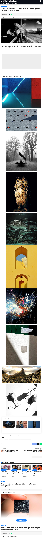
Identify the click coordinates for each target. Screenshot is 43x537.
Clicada (6, 439)
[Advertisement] (21, 61)
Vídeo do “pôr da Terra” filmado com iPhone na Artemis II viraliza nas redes (33, 430)
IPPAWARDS (22, 439)
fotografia (11, 439)
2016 (24, 435)
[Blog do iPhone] (10, 1)
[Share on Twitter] (9, 14)
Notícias (3, 481)
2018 (27, 435)
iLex (3, 17)
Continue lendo (21, 520)
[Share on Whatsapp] (11, 14)
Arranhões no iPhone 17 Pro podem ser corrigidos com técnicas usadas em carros (5, 473)
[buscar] (36, 1)
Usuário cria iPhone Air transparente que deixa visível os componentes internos (26, 473)
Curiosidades (4, 6)
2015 (22, 435)
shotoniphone (28, 439)
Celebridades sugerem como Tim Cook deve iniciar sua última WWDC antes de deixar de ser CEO (21, 430)
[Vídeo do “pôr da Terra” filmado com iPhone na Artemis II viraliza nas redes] (34, 424)
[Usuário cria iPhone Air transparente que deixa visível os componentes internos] (26, 467)
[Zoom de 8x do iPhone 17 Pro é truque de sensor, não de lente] (37, 467)
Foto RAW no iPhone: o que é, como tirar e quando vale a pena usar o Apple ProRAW (8, 430)
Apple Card (3, 525)
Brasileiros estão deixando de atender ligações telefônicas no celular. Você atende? (16, 473)
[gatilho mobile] (2, 1)
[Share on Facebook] (8, 14)
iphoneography (17, 439)
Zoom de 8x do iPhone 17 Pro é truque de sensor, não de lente (37, 472)
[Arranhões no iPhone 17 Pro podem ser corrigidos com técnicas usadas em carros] (5, 467)
